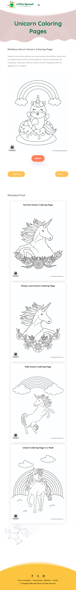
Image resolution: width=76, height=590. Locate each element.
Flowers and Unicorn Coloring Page (38, 286)
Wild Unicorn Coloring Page (38, 366)
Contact (55, 580)
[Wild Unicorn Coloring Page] (38, 439)
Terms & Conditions (24, 580)
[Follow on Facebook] (32, 576)
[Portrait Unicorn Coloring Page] (38, 277)
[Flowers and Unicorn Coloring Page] (38, 358)
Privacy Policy (37, 580)
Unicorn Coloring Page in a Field (38, 447)
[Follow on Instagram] (44, 576)
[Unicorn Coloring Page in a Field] (38, 520)
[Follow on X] (38, 576)
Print (38, 158)
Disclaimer (47, 580)
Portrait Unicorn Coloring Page (38, 205)
